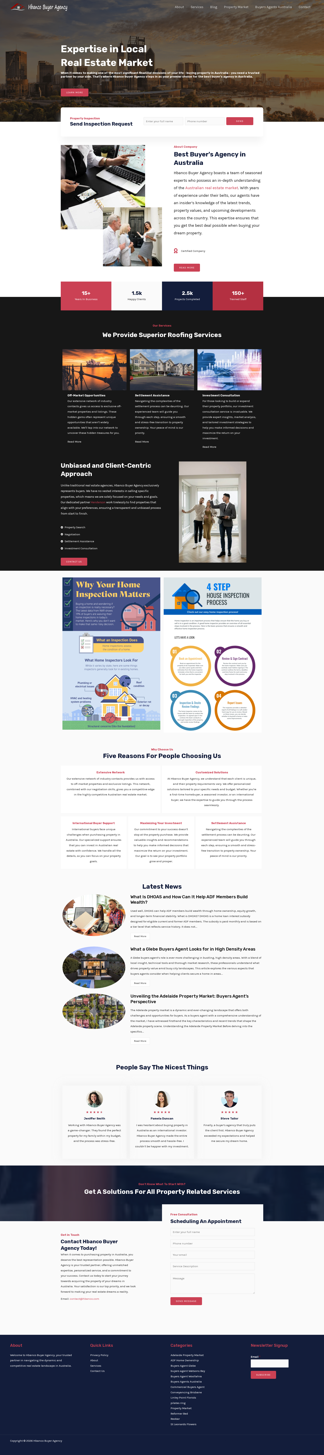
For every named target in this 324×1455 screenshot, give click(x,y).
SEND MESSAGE (186, 1301)
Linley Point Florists (183, 1397)
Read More (140, 936)
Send (239, 121)
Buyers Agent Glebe (183, 1365)
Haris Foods (247, 1440)
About (179, 7)
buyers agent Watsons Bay (188, 1371)
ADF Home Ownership (185, 1360)
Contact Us (97, 1371)
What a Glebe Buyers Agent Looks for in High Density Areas (192, 949)
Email (255, 1356)
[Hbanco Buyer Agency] (39, 6)
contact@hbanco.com (84, 1298)
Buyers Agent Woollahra (186, 1376)
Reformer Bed (179, 1413)
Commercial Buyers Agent (188, 1387)
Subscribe (263, 1374)
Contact (304, 7)
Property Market (236, 7)
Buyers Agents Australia (273, 7)
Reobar (175, 1418)
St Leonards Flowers (183, 1424)
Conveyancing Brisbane (186, 1392)
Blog (213, 7)
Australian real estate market (211, 187)
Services (197, 7)
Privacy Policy (99, 1355)
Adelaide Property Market (187, 1355)
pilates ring (178, 1403)
